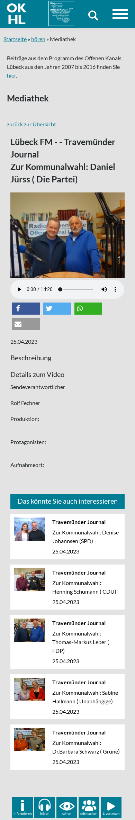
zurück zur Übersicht (31, 124)
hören (38, 39)
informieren (23, 813)
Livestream (111, 813)
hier (11, 75)
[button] (26, 309)
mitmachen (89, 813)
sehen (66, 813)
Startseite (15, 39)
